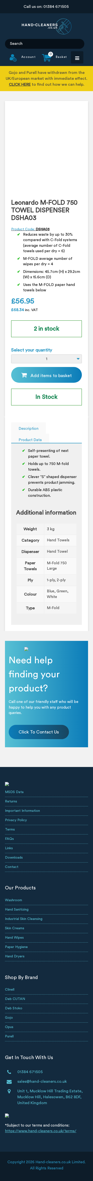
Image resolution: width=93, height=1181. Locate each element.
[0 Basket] (51, 60)
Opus (9, 1027)
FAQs (9, 839)
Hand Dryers (15, 956)
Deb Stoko (13, 1008)
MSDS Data (14, 792)
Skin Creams (14, 928)
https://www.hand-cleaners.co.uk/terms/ (40, 1131)
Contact (11, 867)
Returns (11, 801)
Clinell (9, 989)
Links (9, 848)
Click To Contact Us (39, 732)
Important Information (22, 811)
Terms (10, 829)
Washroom (13, 900)
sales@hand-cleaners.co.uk (42, 1081)
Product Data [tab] (30, 440)
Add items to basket (51, 375)
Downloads (14, 857)
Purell (9, 1036)
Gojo (9, 1017)
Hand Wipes (14, 937)
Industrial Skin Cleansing (23, 919)
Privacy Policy (16, 820)
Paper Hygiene (16, 947)
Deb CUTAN (15, 999)
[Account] (23, 60)
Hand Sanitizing (17, 909)
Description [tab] (28, 429)
